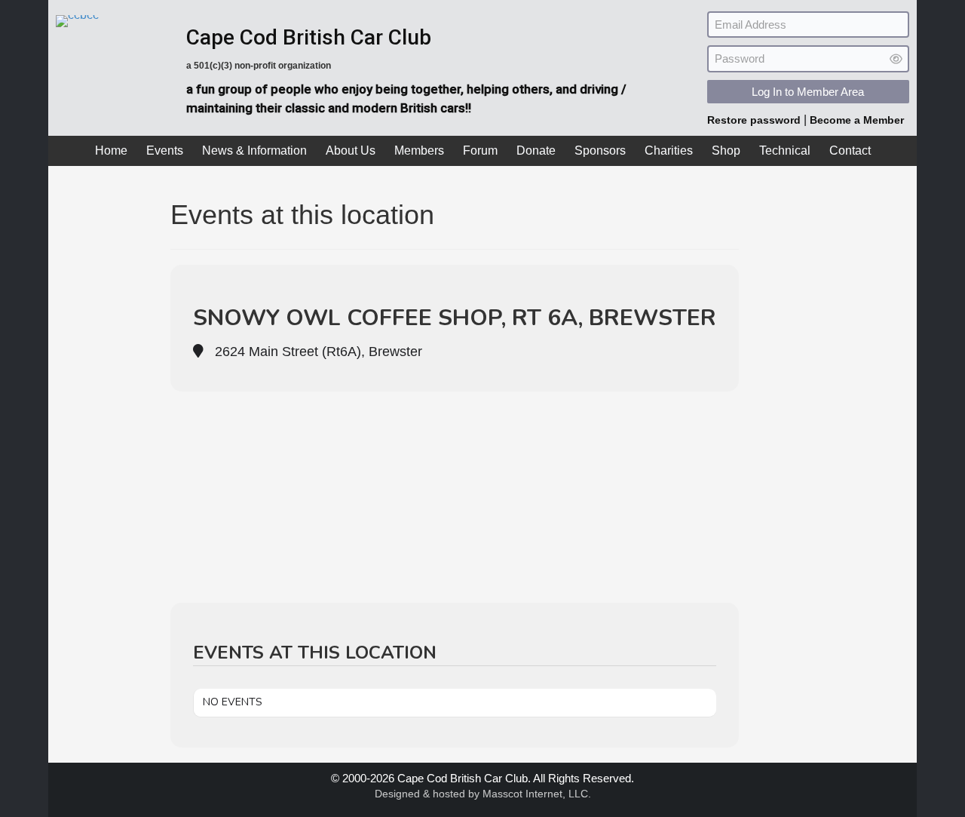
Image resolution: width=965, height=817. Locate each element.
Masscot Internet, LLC (535, 794)
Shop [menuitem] (726, 150)
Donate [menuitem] (536, 150)
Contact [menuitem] (850, 150)
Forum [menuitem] (480, 150)
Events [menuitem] (164, 150)
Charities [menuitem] (669, 150)
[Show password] (896, 59)
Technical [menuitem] (784, 150)
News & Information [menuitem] (254, 150)
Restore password (755, 120)
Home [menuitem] (111, 150)
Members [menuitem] (419, 150)
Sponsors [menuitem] (600, 150)
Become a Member (857, 120)
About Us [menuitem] (350, 150)
